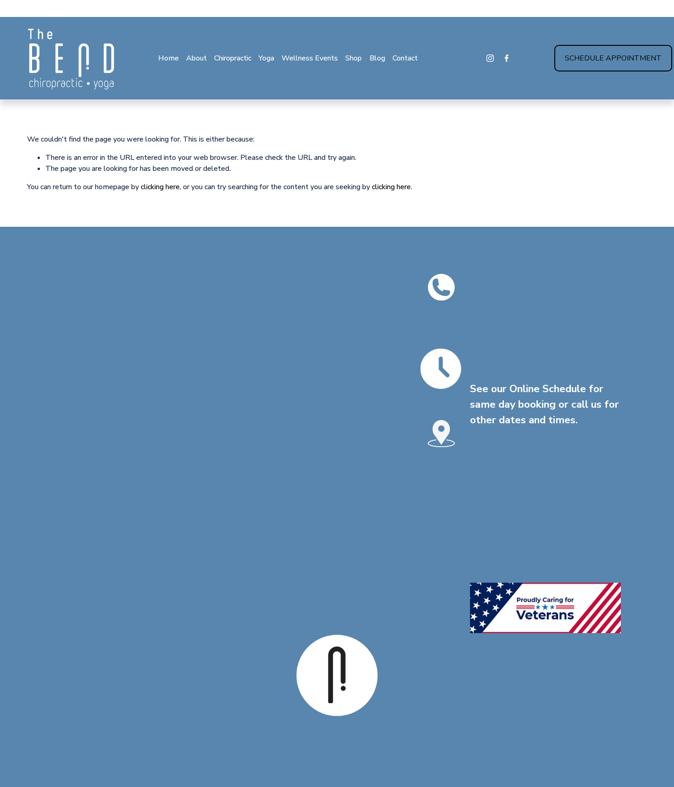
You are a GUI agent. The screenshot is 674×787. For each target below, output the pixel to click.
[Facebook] (506, 58)
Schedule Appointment (613, 58)
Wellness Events (310, 58)
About (196, 58)
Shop (353, 58)
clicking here (160, 187)
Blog (377, 58)
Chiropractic (232, 58)
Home (168, 58)
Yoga (266, 58)
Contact (405, 58)
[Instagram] (490, 58)
